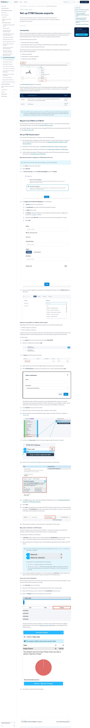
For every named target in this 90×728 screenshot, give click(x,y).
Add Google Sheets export (8, 39)
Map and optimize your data (6, 10)
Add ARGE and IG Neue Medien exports (9, 25)
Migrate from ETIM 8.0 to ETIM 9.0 (32, 121)
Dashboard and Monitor (5, 84)
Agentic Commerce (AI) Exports (6, 20)
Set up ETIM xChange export (8, 59)
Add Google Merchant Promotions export (7, 31)
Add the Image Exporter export (9, 41)
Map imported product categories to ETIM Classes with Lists (36, 157)
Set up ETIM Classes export (46, 125)
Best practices (4, 96)
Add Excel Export (6, 28)
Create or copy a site (29, 130)
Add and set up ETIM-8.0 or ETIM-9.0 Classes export (54, 146)
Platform (16, 2)
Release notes (4, 94)
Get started (3, 6)
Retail (21, 2)
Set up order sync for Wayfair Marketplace (8, 75)
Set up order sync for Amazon (8, 66)
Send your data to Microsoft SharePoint (8, 44)
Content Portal (4, 89)
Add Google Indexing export (8, 37)
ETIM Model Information (27, 84)
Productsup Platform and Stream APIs (7, 87)
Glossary (3, 92)
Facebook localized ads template (8, 82)
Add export (4, 17)
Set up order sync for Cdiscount (9, 68)
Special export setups (6, 22)
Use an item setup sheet (7, 77)
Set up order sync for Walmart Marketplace (8, 71)
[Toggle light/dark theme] (78, 2)
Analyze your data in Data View (47, 625)
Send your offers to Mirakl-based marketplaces (8, 48)
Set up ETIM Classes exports (8, 57)
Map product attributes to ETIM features (58, 149)
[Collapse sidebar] (14, 726)
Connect (25, 2)
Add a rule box (4, 12)
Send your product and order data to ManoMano (7, 51)
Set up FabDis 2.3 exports (8, 62)
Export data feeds (4, 14)
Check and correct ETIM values (38, 154)
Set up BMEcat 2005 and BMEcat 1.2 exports (7, 55)
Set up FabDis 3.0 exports (8, 64)
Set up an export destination (7, 79)
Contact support (81, 34)
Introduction (24, 30)
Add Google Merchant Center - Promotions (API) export (9, 34)
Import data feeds (5, 8)
